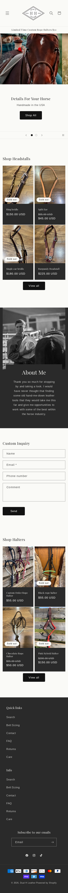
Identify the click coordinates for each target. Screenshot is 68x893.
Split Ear (42, 209)
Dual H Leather (27, 883)
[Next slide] (41, 135)
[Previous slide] (26, 135)
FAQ (9, 741)
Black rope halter (47, 592)
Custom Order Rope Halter (17, 594)
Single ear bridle (15, 268)
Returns (11, 749)
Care (9, 756)
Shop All (34, 115)
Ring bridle (12, 209)
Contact (11, 733)
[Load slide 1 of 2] (32, 135)
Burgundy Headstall (48, 268)
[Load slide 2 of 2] (36, 135)
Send (13, 511)
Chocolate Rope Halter (15, 654)
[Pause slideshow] (64, 135)
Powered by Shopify (46, 883)
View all (34, 285)
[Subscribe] (53, 842)
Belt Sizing (13, 725)
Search (10, 717)
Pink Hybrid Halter (48, 653)
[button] (7, 13)
